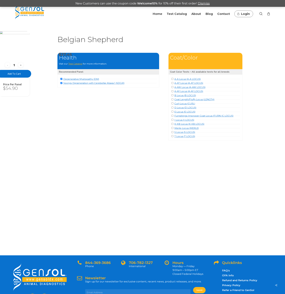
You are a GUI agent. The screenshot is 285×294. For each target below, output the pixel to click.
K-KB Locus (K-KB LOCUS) (189, 124)
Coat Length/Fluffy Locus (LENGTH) (194, 99)
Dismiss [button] (204, 3)
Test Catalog (75, 63)
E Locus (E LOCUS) (184, 111)
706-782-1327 (141, 263)
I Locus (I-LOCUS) (184, 120)
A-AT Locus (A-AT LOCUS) (188, 83)
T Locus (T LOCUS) (184, 136)
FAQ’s (226, 270)
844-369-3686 (98, 263)
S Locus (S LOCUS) (184, 132)
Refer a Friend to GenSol (238, 290)
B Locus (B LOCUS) (185, 95)
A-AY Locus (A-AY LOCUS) (188, 91)
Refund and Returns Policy (239, 280)
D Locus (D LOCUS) (185, 107)
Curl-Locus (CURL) (184, 103)
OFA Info (228, 275)
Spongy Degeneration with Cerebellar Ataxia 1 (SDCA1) (94, 83)
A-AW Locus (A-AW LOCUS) (190, 87)
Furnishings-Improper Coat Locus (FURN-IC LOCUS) (203, 115)
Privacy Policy (231, 285)
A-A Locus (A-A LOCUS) (187, 79)
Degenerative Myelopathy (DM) (81, 79)
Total (6, 84)
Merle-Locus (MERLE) (186, 128)
